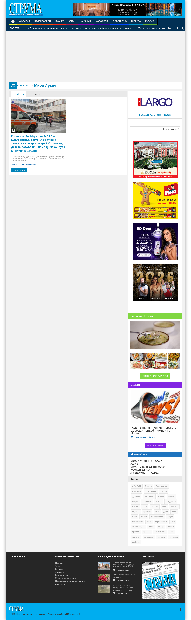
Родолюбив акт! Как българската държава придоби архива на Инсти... (153, 430)
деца (165, 511)
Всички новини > (171, 129)
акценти (154, 506)
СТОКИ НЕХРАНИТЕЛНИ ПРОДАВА (147, 467)
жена (174, 511)
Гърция (164, 491)
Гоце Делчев (150, 491)
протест (146, 532)
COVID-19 (136, 486)
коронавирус (161, 522)
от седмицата (138, 527)
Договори (59, 572)
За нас (58, 566)
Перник (171, 496)
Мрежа (20, 94)
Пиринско (147, 501)
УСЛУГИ (134, 464)
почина (171, 527)
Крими (72, 21)
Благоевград (161, 486)
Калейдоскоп (42, 21)
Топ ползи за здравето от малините (155, 28)
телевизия (148, 537)
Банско (148, 486)
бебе (164, 506)
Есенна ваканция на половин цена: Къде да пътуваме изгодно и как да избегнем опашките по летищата (81, 28)
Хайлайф (86, 21)
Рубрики (150, 21)
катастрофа (137, 522)
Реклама (59, 569)
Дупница (136, 496)
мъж (173, 522)
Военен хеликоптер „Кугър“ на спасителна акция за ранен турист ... (124, 587)
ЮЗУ (145, 506)
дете (157, 511)
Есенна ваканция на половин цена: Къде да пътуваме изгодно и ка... (124, 564)
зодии (170, 517)
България (136, 491)
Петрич (135, 501)
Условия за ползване (65, 578)
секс (171, 532)
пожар (161, 527)
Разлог (158, 501)
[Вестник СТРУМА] (26, 9)
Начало (24, 85)
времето (147, 511)
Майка (161, 496)
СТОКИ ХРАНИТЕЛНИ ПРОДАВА (146, 461)
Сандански (171, 501)
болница (174, 506)
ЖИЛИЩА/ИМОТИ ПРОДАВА (144, 473)
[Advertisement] (95, 56)
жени (134, 517)
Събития (24, 21)
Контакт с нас (61, 575)
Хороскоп (102, 21)
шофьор (136, 542)
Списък (36, 94)
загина (144, 517)
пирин (151, 527)
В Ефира (136, 21)
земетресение (157, 517)
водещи (135, 511)
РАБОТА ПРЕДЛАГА (140, 470)
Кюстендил (149, 496)
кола (149, 522)
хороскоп (174, 537)
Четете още (18, 170)
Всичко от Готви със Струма (155, 376)
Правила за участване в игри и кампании (70, 582)
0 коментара (30, 164)
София (135, 506)
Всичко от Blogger (155, 445)
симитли (136, 537)
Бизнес (59, 21)
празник (135, 532)
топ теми (161, 537)
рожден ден (160, 532)
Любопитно (120, 21)
